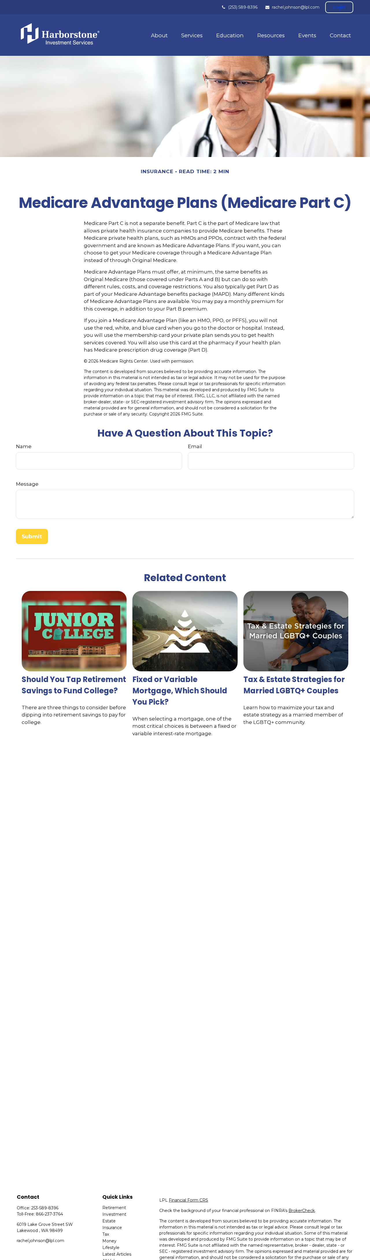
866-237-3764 (49, 1214)
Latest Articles (116, 1254)
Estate (109, 1221)
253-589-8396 (44, 1208)
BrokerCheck (301, 1210)
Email (195, 446)
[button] (159, 35)
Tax (105, 1234)
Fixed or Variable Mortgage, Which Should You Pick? (179, 690)
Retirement (114, 1207)
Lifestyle (110, 1247)
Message (27, 484)
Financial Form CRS (188, 1200)
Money (109, 1241)
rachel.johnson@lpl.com (295, 7)
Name (24, 446)
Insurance (112, 1227)
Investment (114, 1214)
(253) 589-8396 (243, 7)
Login (339, 7)
